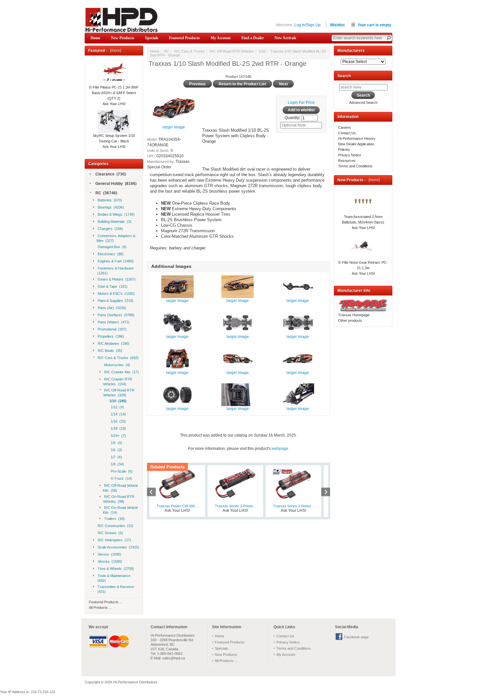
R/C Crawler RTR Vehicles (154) (117, 381)
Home (95, 38)
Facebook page (356, 637)
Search (344, 76)
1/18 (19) (118, 428)
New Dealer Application (356, 144)
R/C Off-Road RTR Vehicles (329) (118, 392)
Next (322, 493)
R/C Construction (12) (115, 526)
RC (166, 51)
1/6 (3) (116, 450)
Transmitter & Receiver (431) (115, 589)
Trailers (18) (114, 519)
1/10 (262, 51)
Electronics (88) (111, 254)
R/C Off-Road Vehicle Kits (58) (120, 488)
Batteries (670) (110, 200)
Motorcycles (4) (117, 365)
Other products (350, 320)
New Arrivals (285, 38)
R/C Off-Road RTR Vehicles (232, 51)
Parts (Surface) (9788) (116, 315)
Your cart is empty (374, 25)
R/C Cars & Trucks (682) (118, 358)
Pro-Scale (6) (122, 471)
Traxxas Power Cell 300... (177, 506)
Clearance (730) (110, 174)
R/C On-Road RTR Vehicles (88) (118, 499)
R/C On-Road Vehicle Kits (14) (120, 510)
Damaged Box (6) (112, 247)
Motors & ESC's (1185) (116, 293)
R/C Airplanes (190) (113, 343)
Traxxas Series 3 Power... (235, 506)
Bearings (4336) (111, 207)
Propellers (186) (111, 336)
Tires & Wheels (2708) (116, 569)
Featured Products (184, 38)
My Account (221, 38)
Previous (155, 493)
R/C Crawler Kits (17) (121, 372)
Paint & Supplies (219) (115, 301)
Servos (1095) (109, 554)
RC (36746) (106, 193)
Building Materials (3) (114, 221)
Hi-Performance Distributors (135, 682)
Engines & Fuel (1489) (116, 261)
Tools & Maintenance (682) (113, 578)
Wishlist (337, 25)
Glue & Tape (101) (113, 286)
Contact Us (347, 133)
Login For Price (301, 102)
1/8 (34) (117, 464)
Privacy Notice (349, 155)
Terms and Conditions (355, 166)
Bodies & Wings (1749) (116, 214)
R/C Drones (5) (110, 533)
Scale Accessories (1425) (118, 547)
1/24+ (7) (118, 436)
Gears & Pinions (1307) (117, 279)
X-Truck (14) (121, 478)
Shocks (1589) (110, 561)
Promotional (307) (112, 329)
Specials (151, 38)
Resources (347, 160)
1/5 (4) (116, 443)
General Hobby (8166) (116, 183)
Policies (344, 149)
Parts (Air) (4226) (112, 308)
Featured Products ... (105, 602)
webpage (280, 448)
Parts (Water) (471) (113, 322)
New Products (122, 38)
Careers (344, 127)
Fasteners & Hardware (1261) (115, 270)
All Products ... (100, 607)
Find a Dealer (252, 38)
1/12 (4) (117, 407)
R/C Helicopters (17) (114, 540)
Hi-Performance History (356, 138)
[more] (114, 50)
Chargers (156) (110, 229)
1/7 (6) (116, 457)
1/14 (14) (118, 414)
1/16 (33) (118, 421)
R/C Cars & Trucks (189, 51)
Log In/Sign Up (307, 25)
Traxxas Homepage (354, 315)
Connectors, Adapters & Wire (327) (115, 238)
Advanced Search (363, 102)
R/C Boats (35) (110, 351)
